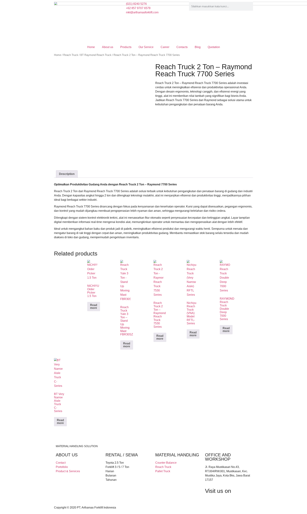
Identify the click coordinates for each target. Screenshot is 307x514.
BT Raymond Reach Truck (95, 55)
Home (91, 47)
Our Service (146, 47)
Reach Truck (70, 55)
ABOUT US (67, 454)
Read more (93, 306)
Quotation (214, 47)
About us (107, 47)
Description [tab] (67, 173)
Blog (198, 47)
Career (165, 47)
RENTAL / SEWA (122, 454)
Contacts (182, 47)
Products (125, 47)
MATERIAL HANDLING (177, 454)
